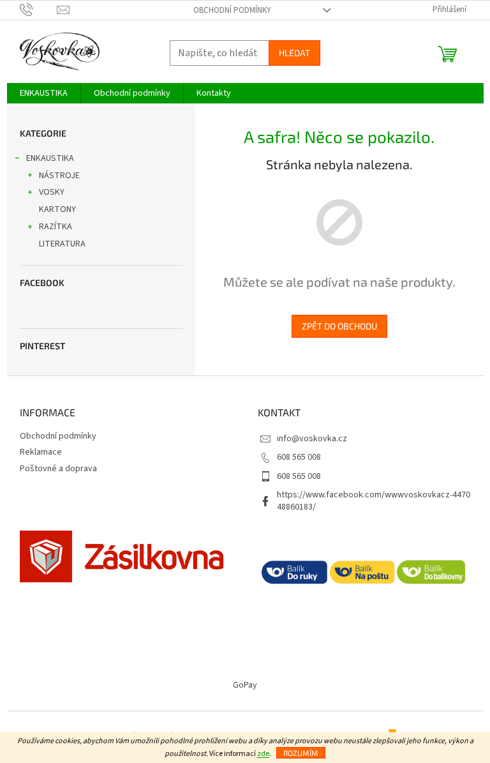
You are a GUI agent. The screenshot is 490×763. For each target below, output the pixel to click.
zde (263, 753)
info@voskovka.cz (312, 438)
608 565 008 (299, 457)
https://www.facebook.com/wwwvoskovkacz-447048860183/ (373, 500)
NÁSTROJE (59, 175)
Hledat (294, 52)
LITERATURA (62, 244)
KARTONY (57, 209)
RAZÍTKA (55, 226)
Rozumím (300, 752)
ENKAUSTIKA (50, 158)
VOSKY (51, 192)
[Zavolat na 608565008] (38, 9)
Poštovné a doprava (58, 468)
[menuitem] (43, 93)
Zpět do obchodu (339, 326)
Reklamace (41, 452)
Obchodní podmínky (232, 10)
